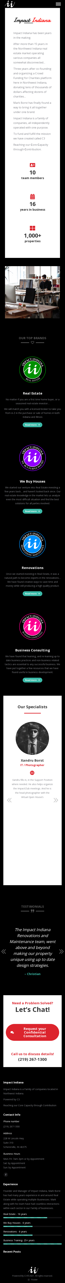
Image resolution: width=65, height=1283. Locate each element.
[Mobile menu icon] (58, 4)
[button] (9, 800)
